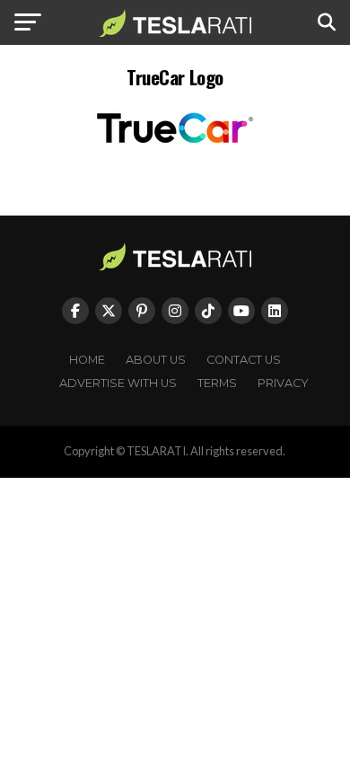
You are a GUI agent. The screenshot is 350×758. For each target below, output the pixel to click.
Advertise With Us (118, 383)
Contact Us (243, 359)
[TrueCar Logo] (175, 149)
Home (87, 359)
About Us (156, 359)
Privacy (283, 383)
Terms (217, 383)
